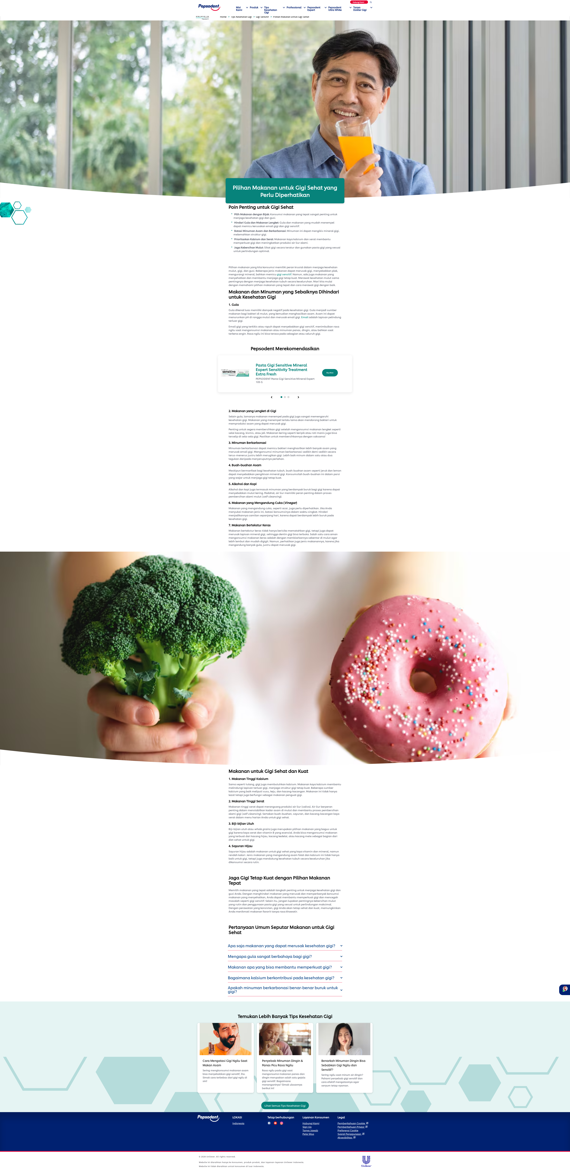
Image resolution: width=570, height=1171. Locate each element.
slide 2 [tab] (285, 397)
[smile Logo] (209, 7)
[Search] (371, 3)
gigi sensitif (284, 274)
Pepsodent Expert (313, 8)
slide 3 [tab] (288, 397)
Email (304, 317)
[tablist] (272, 397)
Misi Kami (239, 8)
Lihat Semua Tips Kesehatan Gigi (285, 1105)
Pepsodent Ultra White (335, 8)
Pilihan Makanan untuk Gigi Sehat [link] (291, 16)
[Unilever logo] (366, 1161)
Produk (254, 7)
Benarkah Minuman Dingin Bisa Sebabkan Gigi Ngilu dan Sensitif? (343, 1065)
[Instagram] (281, 1123)
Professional (294, 7)
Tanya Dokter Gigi (359, 8)
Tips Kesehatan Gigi (270, 9)
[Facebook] (269, 1123)
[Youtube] (275, 1123)
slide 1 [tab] (281, 397)
